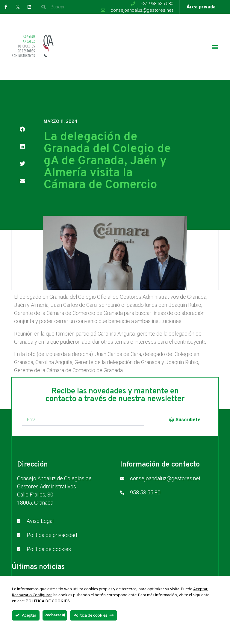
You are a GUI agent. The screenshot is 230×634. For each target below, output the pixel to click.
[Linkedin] (29, 7)
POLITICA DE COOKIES (47, 601)
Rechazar (53, 615)
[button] (215, 47)
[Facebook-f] (6, 7)
